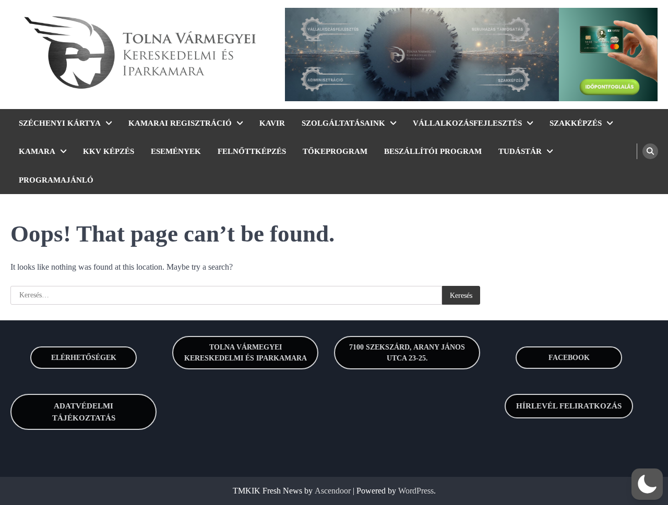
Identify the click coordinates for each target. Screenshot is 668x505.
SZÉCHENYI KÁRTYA (60, 123)
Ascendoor (333, 490)
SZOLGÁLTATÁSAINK (343, 123)
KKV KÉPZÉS (108, 151)
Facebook (569, 358)
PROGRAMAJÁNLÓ (56, 180)
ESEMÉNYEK (176, 151)
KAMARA (37, 151)
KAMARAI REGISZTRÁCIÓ (180, 123)
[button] (647, 484)
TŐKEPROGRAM (335, 151)
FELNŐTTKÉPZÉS (252, 151)
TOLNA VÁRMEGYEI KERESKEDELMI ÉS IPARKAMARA (245, 352)
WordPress (416, 490)
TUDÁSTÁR (520, 151)
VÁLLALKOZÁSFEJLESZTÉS (467, 123)
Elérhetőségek (83, 358)
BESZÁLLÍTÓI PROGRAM (433, 151)
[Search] (650, 151)
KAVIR (272, 123)
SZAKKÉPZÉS (576, 123)
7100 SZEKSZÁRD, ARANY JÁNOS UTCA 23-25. (407, 352)
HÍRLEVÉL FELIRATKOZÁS (569, 406)
